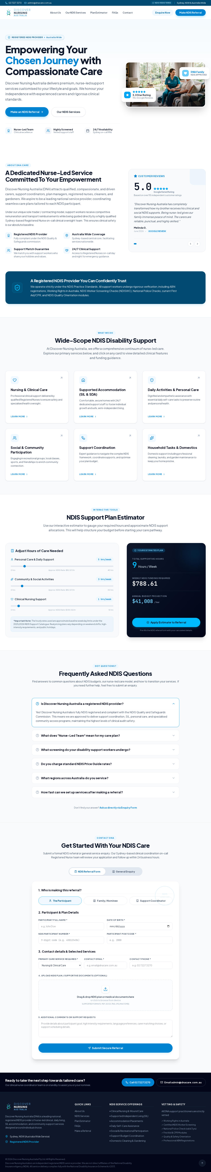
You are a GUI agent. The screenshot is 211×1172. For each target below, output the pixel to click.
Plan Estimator (98, 12)
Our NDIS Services (75, 12)
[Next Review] (197, 244)
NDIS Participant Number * (54, 934)
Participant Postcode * (121, 934)
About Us (55, 12)
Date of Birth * (116, 920)
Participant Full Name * (52, 920)
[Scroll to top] (202, 1163)
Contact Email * (94, 959)
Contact (128, 12)
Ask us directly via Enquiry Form (118, 807)
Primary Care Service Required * (58, 959)
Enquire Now (162, 12)
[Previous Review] (190, 244)
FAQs (115, 12)
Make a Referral (83, 1130)
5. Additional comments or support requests (66, 1017)
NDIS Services (82, 1115)
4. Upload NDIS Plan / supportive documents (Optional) (72, 975)
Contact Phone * (140, 959)
